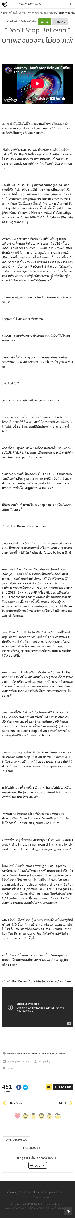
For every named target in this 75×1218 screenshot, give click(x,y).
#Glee (42, 1053)
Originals (25, 1192)
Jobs (49, 1197)
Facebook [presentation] (31, 1149)
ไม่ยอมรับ (59, 21)
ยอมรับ (45, 21)
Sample (48, 1192)
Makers (13, 4)
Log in (39, 1165)
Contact (38, 1197)
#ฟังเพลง (52, 1053)
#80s (62, 1053)
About (26, 1197)
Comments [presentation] (16, 1140)
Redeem (61, 1192)
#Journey (32, 1053)
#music (11, 1053)
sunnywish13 (52, 4)
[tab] (16, 1140)
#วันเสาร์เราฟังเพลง (30, 4)
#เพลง (21, 1053)
